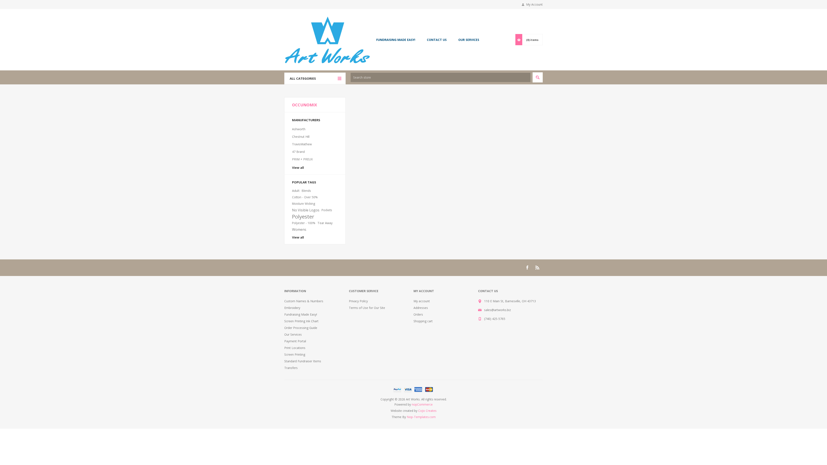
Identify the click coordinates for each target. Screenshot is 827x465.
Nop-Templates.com (421, 417)
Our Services (293, 334)
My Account (534, 4)
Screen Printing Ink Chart (301, 321)
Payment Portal (295, 341)
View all (298, 168)
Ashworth (298, 129)
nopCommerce (422, 404)
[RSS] (537, 267)
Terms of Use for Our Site (367, 308)
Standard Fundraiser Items (302, 361)
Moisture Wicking (303, 204)
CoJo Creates (427, 411)
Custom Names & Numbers (303, 301)
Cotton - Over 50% (305, 197)
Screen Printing (294, 354)
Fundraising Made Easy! (300, 314)
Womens (299, 229)
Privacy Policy (358, 301)
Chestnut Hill (300, 137)
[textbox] (440, 77)
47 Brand (298, 152)
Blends (306, 191)
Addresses (421, 308)
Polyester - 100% (303, 223)
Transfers (291, 368)
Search (538, 77)
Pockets (327, 210)
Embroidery (292, 308)
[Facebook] (527, 267)
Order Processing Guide (300, 328)
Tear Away (325, 223)
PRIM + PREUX (302, 159)
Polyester (303, 216)
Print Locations (294, 348)
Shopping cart (423, 321)
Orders (418, 314)
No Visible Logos (305, 210)
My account (422, 301)
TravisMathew (302, 144)
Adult (296, 191)
